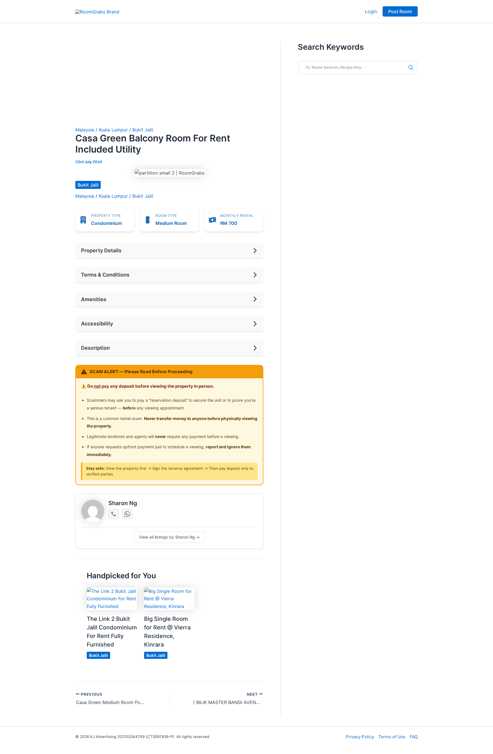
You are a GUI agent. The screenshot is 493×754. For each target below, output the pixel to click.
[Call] (113, 514)
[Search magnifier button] (411, 67)
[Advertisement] (169, 84)
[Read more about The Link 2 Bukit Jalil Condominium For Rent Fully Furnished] (112, 598)
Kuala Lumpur (113, 130)
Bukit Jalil (142, 130)
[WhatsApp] (127, 514)
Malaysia (84, 130)
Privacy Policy (360, 736)
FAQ (414, 736)
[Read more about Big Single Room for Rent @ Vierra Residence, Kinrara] (169, 598)
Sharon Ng (122, 503)
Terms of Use (391, 736)
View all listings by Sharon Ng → (169, 537)
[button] (400, 11)
